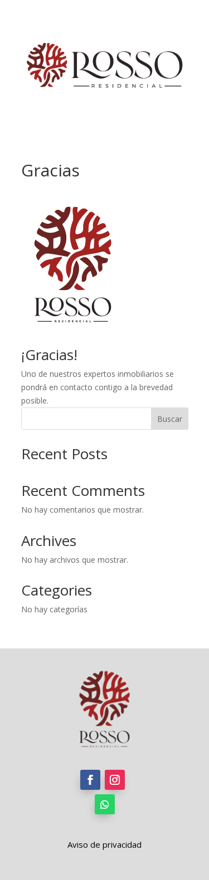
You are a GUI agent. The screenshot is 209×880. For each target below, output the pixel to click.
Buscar (169, 419)
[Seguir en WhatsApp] (105, 804)
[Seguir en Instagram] (115, 780)
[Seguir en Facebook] (90, 780)
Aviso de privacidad (104, 844)
